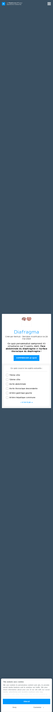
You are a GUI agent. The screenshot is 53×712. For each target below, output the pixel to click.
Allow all (27, 701)
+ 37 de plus (25, 402)
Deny (14, 707)
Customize (37, 707)
